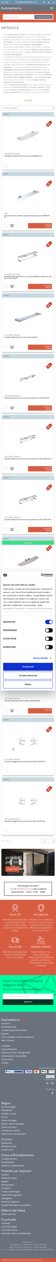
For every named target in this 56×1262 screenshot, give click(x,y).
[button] (12, 225)
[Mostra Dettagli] (28, 196)
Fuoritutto (5, 1223)
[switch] (49, 630)
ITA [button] (2, 2)
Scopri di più (12, 869)
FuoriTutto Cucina (9, 1230)
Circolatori (5, 1188)
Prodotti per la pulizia (10, 1130)
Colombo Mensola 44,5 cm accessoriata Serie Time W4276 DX (28, 459)
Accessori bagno (8, 1107)
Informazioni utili (8, 1027)
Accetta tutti (28, 667)
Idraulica (5, 1174)
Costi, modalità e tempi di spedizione (17, 1037)
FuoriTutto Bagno (9, 1226)
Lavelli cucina (7, 1149)
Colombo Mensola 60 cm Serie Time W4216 (21, 337)
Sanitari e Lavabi (8, 1113)
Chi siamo (5, 1023)
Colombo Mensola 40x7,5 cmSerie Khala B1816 (22, 701)
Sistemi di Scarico (9, 1127)
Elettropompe (7, 1184)
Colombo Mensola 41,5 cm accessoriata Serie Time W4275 (26, 398)
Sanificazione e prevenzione (13, 1134)
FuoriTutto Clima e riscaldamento (16, 1233)
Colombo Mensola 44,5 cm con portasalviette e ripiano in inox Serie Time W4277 (28, 277)
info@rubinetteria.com (21, 888)
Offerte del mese (8, 1214)
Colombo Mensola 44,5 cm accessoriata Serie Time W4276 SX (27, 519)
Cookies (4, 1062)
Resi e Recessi (7, 1040)
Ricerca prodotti (43, 17)
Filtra (29, 101)
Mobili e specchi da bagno (12, 1123)
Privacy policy (7, 1059)
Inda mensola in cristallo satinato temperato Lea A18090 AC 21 (27, 217)
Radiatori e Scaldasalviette (12, 1165)
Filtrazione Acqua (8, 1146)
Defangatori (6, 1198)
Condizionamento (9, 1159)
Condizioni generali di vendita (14, 1030)
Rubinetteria (6, 1110)
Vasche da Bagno (9, 1120)
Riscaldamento (7, 1162)
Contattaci (5, 1045)
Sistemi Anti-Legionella (11, 1195)
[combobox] (28, 17)
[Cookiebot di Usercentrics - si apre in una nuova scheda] (41, 575)
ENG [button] (7, 2)
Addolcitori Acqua (9, 1178)
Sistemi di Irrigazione (10, 1201)
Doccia (4, 1117)
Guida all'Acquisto (9, 1049)
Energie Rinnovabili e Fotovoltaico (16, 1205)
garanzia (5, 1033)
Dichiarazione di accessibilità (13, 1056)
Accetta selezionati (28, 675)
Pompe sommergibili (10, 1191)
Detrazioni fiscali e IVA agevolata (15, 1052)
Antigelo (5, 1181)
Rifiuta (28, 684)
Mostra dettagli (40, 658)
